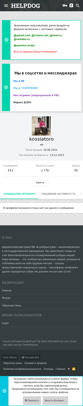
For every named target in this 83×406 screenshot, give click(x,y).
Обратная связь (11, 305)
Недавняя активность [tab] (59, 194)
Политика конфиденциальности (22, 368)
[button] (6, 5)
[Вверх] (68, 369)
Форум (6, 297)
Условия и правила (35, 363)
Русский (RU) (31, 357)
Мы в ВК (19, 81)
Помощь (48, 368)
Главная (6, 290)
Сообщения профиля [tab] (19, 194)
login (5, 323)
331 (10, 170)
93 (76, 170)
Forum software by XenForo (36, 341)
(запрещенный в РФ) (36, 95)
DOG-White (10, 357)
